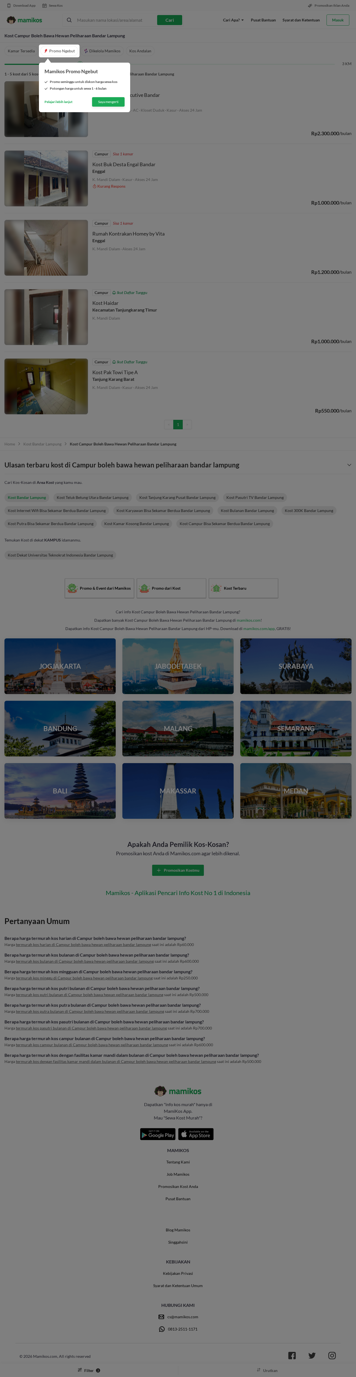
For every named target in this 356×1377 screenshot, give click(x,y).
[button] (59, 51)
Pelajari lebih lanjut (58, 102)
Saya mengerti (108, 102)
